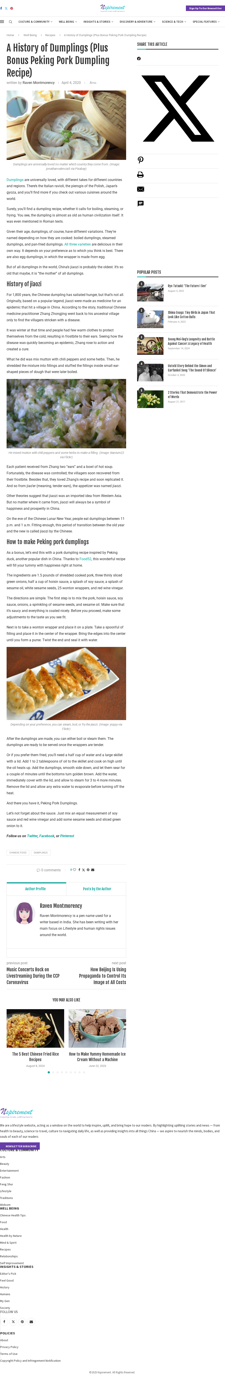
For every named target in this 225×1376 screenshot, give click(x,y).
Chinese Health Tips (13, 1215)
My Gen (5, 1300)
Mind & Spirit (8, 1242)
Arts (2, 1156)
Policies (7, 1333)
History (4, 1287)
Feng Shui (6, 1184)
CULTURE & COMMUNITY (19, 1150)
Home (10, 35)
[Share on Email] (140, 191)
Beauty (4, 1163)
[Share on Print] (140, 177)
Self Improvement (12, 1263)
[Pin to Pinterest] (88, 870)
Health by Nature (11, 1235)
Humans (5, 1294)
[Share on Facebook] (79, 870)
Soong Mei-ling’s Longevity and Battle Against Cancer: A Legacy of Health (191, 341)
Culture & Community (33, 22)
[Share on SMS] (140, 206)
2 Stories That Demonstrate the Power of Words (192, 395)
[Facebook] (1, 8)
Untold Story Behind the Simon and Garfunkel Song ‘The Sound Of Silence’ (192, 368)
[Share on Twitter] (83, 870)
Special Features (205, 22)
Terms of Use (9, 1353)
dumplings (41, 852)
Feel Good (7, 1280)
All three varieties (77, 244)
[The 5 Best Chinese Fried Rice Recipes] (35, 1028)
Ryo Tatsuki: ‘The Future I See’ (187, 286)
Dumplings (15, 180)
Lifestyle (5, 1191)
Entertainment (9, 1170)
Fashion (5, 1177)
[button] (12, 1041)
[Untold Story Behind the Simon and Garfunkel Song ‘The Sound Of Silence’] (150, 372)
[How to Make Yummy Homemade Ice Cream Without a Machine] (97, 1028)
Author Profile (35, 889)
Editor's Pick (8, 1273)
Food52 (85, 559)
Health (4, 1228)
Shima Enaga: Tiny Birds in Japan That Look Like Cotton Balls (191, 315)
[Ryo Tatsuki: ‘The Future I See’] (150, 292)
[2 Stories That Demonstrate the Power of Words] (150, 399)
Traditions (6, 1197)
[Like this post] (74, 870)
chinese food (17, 852)
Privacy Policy (9, 1346)
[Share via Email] (92, 870)
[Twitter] (6, 8)
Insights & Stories (96, 22)
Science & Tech (172, 22)
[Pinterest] (11, 8)
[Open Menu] (2, 22)
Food (3, 1222)
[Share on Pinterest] (140, 162)
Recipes (50, 35)
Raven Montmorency (39, 83)
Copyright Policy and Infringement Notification (30, 1360)
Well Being (66, 22)
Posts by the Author (97, 889)
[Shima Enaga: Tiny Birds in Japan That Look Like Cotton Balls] (150, 319)
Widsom (5, 1204)
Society (5, 1307)
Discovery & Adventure (136, 22)
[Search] (10, 22)
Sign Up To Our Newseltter (205, 8)
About (4, 1340)
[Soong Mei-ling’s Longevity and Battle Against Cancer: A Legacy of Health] (150, 346)
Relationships (9, 1256)
